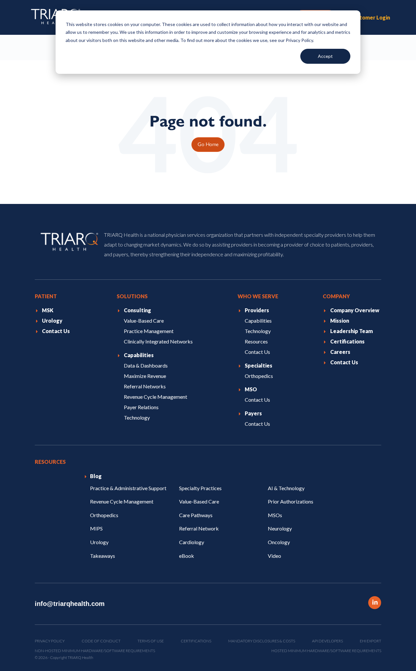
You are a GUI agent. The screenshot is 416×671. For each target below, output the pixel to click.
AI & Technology (286, 488)
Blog (96, 476)
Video (274, 555)
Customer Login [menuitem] (370, 17)
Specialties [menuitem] (258, 365)
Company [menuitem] (336, 296)
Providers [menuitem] (257, 310)
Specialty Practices (200, 488)
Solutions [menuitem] (132, 296)
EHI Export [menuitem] (370, 640)
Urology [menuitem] (52, 320)
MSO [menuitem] (251, 389)
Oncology (279, 542)
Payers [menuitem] (253, 413)
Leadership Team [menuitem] (351, 331)
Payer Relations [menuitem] (141, 407)
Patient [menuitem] (46, 296)
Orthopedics (104, 515)
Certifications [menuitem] (347, 341)
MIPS (96, 528)
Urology (99, 542)
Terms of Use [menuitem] (150, 640)
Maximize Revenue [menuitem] (145, 376)
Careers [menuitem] (340, 352)
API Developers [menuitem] (327, 640)
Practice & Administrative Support (128, 488)
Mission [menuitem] (339, 320)
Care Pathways (196, 515)
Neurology (280, 528)
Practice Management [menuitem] (149, 331)
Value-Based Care (199, 501)
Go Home (208, 144)
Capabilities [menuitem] (139, 355)
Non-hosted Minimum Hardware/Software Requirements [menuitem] (95, 650)
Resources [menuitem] (256, 341)
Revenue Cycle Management (121, 501)
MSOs (275, 515)
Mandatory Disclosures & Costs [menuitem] (261, 640)
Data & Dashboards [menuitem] (146, 365)
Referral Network (199, 528)
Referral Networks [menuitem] (145, 386)
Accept (325, 56)
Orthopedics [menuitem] (259, 376)
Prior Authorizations (290, 501)
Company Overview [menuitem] (354, 310)
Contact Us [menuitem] (56, 331)
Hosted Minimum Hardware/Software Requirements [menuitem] (326, 650)
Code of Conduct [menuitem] (101, 640)
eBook (186, 555)
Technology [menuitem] (137, 417)
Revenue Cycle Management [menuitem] (155, 397)
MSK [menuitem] (47, 310)
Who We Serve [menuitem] (258, 296)
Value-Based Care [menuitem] (144, 320)
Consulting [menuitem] (137, 310)
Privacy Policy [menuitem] (50, 640)
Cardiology (191, 542)
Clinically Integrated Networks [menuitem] (158, 341)
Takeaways (102, 555)
